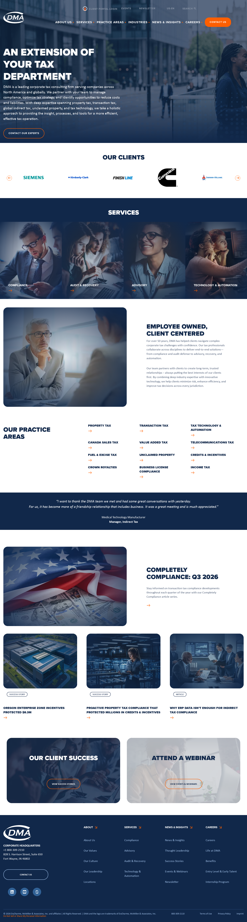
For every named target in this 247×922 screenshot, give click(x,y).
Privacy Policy (224, 913)
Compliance (131, 840)
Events (126, 8)
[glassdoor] (37, 895)
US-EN (170, 8)
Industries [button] (138, 22)
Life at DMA (213, 851)
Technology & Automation (132, 873)
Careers (210, 840)
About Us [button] (63, 22)
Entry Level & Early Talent (221, 871)
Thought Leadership (177, 851)
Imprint (240, 913)
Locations (90, 882)
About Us (89, 840)
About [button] (88, 827)
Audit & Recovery (135, 861)
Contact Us (218, 22)
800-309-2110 (177, 913)
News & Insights (174, 840)
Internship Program (217, 882)
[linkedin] (12, 895)
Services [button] (84, 22)
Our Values (90, 851)
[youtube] (24, 895)
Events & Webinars (176, 871)
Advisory (129, 851)
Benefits (211, 861)
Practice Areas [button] (110, 22)
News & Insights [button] (166, 22)
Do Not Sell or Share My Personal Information (24, 915)
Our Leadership (93, 871)
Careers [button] (193, 22)
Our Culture (91, 861)
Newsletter (147, 8)
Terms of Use (206, 913)
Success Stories (174, 861)
